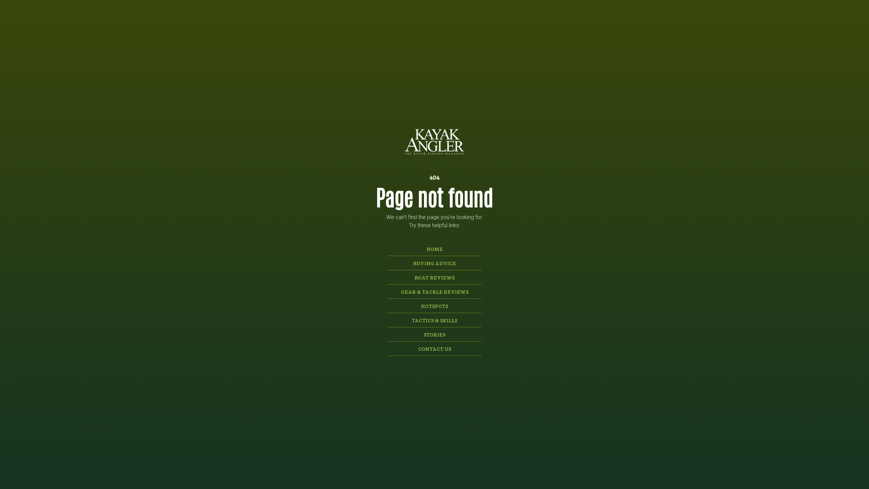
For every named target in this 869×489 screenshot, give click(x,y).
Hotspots (434, 305)
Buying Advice (434, 263)
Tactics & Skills (434, 320)
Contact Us (434, 348)
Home (434, 248)
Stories (434, 334)
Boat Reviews (434, 277)
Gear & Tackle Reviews (434, 291)
